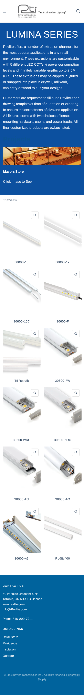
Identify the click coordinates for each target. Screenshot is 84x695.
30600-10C (21, 321)
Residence (10, 643)
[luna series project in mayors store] (42, 156)
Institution (9, 649)
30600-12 (62, 262)
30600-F (62, 321)
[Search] (78, 11)
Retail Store (10, 637)
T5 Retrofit (21, 380)
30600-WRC (21, 440)
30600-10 (21, 262)
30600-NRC (62, 440)
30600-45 (21, 558)
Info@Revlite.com (15, 609)
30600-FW (62, 380)
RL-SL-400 (62, 558)
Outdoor (8, 655)
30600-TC (21, 499)
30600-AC (62, 499)
